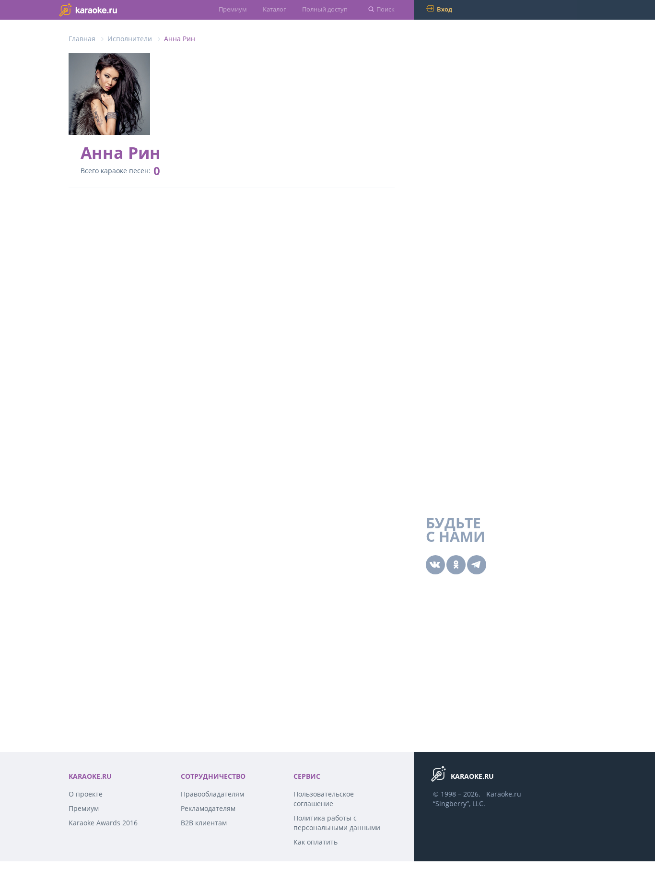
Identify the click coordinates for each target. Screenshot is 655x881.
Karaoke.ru (503, 793)
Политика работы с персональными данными (336, 822)
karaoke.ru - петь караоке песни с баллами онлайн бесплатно (107, 9)
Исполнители (129, 38)
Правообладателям (212, 793)
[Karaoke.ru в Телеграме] (476, 564)
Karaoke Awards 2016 (103, 822)
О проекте (86, 793)
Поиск (385, 9)
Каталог (274, 9)
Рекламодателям (208, 808)
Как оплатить (315, 841)
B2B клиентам (204, 822)
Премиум (233, 9)
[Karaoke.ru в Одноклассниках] (456, 564)
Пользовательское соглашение (323, 798)
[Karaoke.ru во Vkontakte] (435, 564)
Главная (82, 38)
